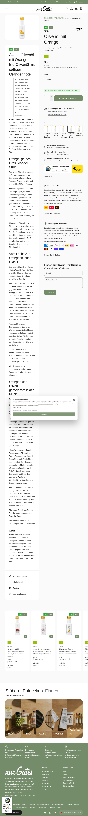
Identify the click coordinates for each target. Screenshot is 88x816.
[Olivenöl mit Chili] (55, 128)
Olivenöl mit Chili (13, 649)
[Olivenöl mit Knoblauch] (63, 128)
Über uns (49, 176)
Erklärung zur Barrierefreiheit (38, 807)
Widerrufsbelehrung (21, 807)
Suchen (44, 789)
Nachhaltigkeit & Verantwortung (69, 778)
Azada (46, 31)
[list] (44, 752)
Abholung (45, 783)
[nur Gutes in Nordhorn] (76, 8)
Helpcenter (46, 774)
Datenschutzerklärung (73, 804)
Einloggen (79, 2)
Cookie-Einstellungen (55, 807)
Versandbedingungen (58, 804)
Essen (46, 17)
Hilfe (69, 2)
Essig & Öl (53, 17)
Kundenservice (47, 771)
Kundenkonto (46, 786)
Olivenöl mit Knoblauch (41, 649)
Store (65, 774)
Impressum (16, 804)
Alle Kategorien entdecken (14, 696)
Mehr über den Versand (53, 214)
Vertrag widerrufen (13, 812)
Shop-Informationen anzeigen (57, 114)
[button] (6, 8)
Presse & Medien (69, 783)
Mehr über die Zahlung (53, 255)
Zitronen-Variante (18, 358)
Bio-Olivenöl (66, 18)
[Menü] (11, 798)
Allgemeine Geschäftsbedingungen (39, 804)
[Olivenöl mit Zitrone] (79, 128)
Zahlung (45, 777)
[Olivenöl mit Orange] (71, 128)
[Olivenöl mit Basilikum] (47, 128)
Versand (54, 67)
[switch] (7, 811)
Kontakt (24, 804)
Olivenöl (58, 18)
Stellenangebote (68, 786)
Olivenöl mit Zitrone (66, 649)
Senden (49, 292)
